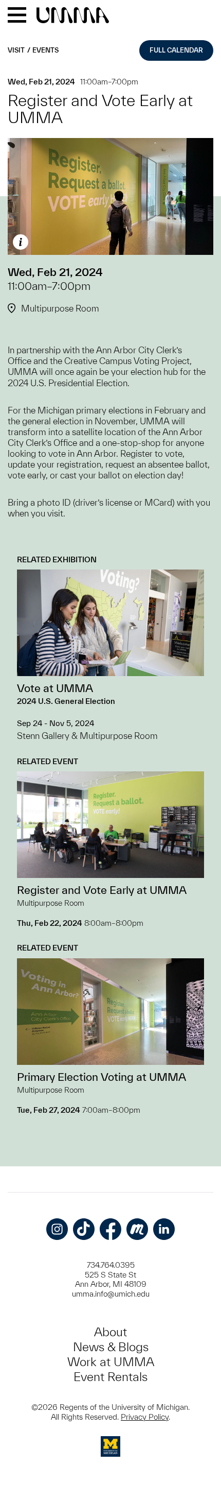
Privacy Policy (145, 1416)
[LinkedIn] (164, 1229)
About (110, 1332)
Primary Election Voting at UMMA (101, 1077)
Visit (16, 50)
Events (45, 50)
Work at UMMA (110, 1362)
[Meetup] (137, 1229)
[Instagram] (57, 1229)
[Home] (72, 16)
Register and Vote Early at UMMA (102, 890)
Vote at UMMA (55, 688)
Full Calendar (176, 50)
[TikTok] (84, 1229)
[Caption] (20, 242)
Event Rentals (110, 1377)
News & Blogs (111, 1347)
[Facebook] (110, 1229)
